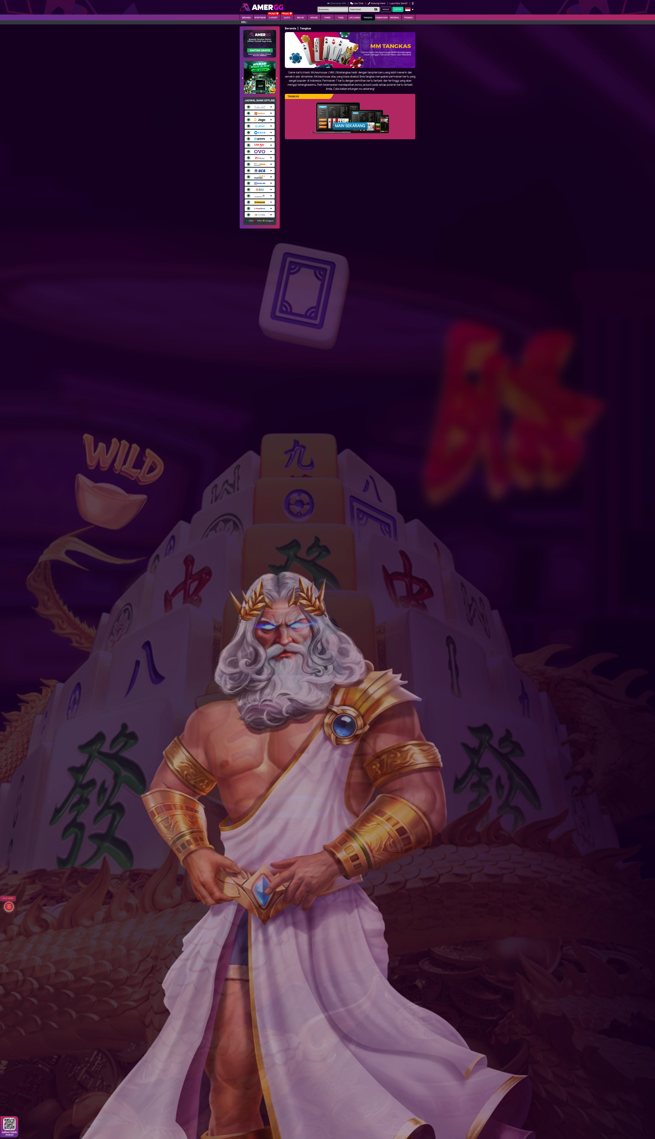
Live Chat (358, 3)
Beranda (246, 18)
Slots (287, 18)
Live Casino (354, 18)
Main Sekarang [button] (350, 126)
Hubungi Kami (378, 3)
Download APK (338, 3)
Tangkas (367, 18)
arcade (314, 18)
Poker (327, 18)
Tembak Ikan (381, 18)
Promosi (408, 18)
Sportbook (260, 18)
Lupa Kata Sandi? (399, 3)
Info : (244, 22)
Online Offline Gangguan (261, 221)
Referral (394, 18)
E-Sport (273, 18)
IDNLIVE (300, 18)
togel (341, 18)
